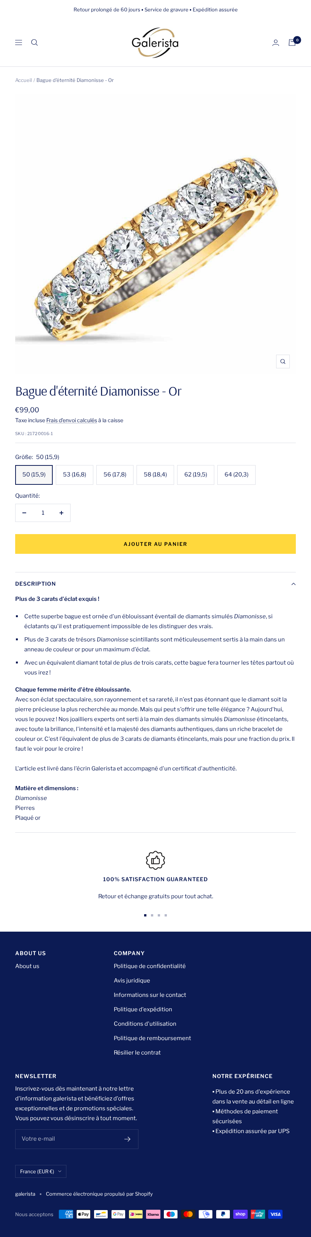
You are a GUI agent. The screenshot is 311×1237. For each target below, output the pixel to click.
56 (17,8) (115, 474)
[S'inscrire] (127, 1139)
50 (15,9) (34, 474)
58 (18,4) (155, 474)
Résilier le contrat (137, 1052)
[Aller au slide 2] (152, 915)
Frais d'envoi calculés (71, 420)
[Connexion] (275, 42)
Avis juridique (132, 980)
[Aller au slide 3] (159, 915)
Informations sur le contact (150, 995)
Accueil (23, 80)
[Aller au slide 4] (166, 915)
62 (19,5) (195, 474)
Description (35, 583)
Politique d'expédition (143, 1009)
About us (27, 966)
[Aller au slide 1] (145, 915)
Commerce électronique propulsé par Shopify (99, 1194)
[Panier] (292, 42)
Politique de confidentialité (150, 966)
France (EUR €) (37, 1171)
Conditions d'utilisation (145, 1023)
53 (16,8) (74, 474)
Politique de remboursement (152, 1038)
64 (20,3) (236, 474)
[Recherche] (34, 42)
